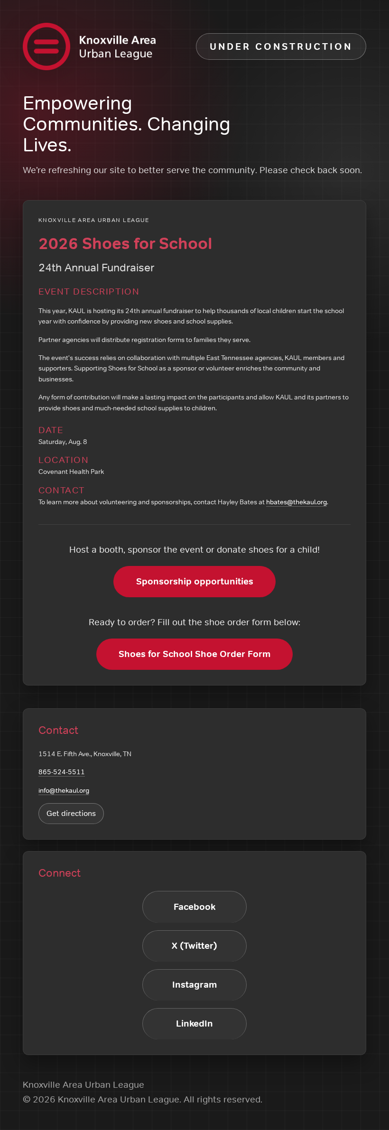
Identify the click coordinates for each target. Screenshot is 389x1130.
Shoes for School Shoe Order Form (194, 653)
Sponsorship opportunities (194, 581)
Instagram (194, 984)
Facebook (194, 906)
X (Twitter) (194, 945)
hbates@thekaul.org (296, 502)
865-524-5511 (61, 772)
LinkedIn (194, 1023)
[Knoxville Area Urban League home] (89, 46)
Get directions (71, 813)
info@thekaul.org (63, 790)
